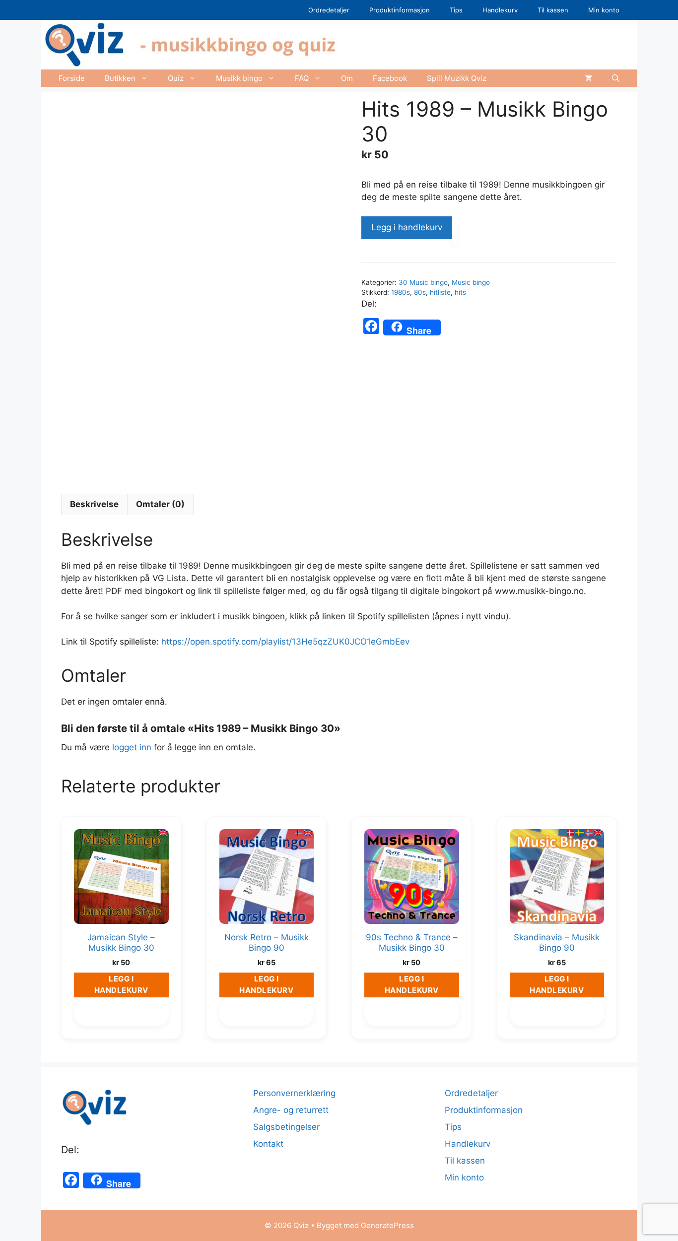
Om (347, 78)
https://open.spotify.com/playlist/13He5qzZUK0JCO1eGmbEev (285, 642)
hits (460, 292)
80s (420, 292)
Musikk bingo (239, 78)
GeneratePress (387, 1225)
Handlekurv (500, 10)
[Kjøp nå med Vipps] (454, 232)
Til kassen (553, 10)
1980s (400, 292)
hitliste (440, 292)
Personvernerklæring (294, 1093)
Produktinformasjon (399, 10)
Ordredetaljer (328, 10)
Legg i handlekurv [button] (121, 984)
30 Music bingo (423, 282)
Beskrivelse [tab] (94, 504)
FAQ (302, 78)
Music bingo (471, 282)
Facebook (390, 78)
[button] (615, 78)
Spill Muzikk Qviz (456, 78)
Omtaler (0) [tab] (160, 504)
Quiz (176, 78)
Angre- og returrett (291, 1110)
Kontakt (268, 1144)
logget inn (131, 747)
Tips (456, 10)
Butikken (120, 78)
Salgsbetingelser (286, 1127)
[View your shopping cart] (588, 78)
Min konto (603, 10)
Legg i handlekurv (406, 227)
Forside (72, 78)
